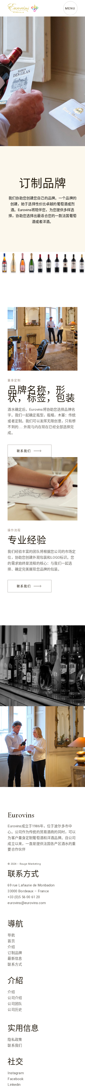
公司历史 (15, 1009)
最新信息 (15, 958)
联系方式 (15, 964)
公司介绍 (15, 997)
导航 (11, 935)
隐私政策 (15, 1039)
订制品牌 (15, 952)
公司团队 (15, 1003)
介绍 (11, 947)
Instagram (16, 1073)
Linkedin (14, 1084)
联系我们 (15, 1045)
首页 (11, 941)
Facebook (15, 1079)
